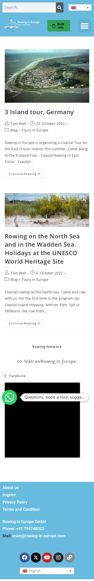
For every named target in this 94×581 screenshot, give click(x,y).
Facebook (17, 376)
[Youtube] (47, 558)
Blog (14, 130)
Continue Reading (26, 173)
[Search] (59, 7)
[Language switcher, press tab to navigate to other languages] (80, 7)
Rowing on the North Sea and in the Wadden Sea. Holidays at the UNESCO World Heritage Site (42, 248)
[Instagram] (58, 558)
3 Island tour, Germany (39, 112)
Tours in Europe (35, 130)
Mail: (7, 536)
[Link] (70, 558)
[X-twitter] (36, 558)
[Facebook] (25, 558)
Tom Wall (18, 123)
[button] (84, 25)
